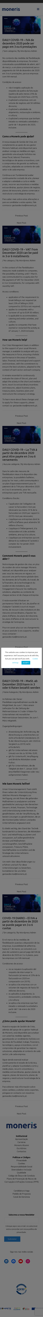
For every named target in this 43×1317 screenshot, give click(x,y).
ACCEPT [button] (26, 662)
